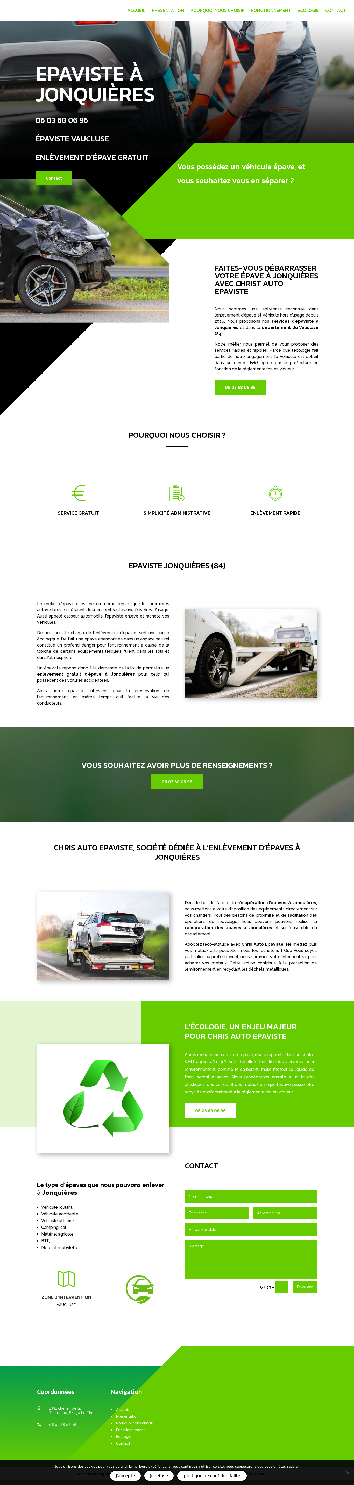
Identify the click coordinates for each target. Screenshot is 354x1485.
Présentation (168, 11)
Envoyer (305, 1287)
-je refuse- (158, 1475)
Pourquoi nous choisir (217, 11)
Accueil (136, 11)
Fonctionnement (271, 11)
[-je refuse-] (347, 1472)
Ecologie (308, 11)
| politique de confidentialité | (212, 1475)
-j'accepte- (125, 1475)
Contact (335, 11)
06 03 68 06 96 (62, 120)
